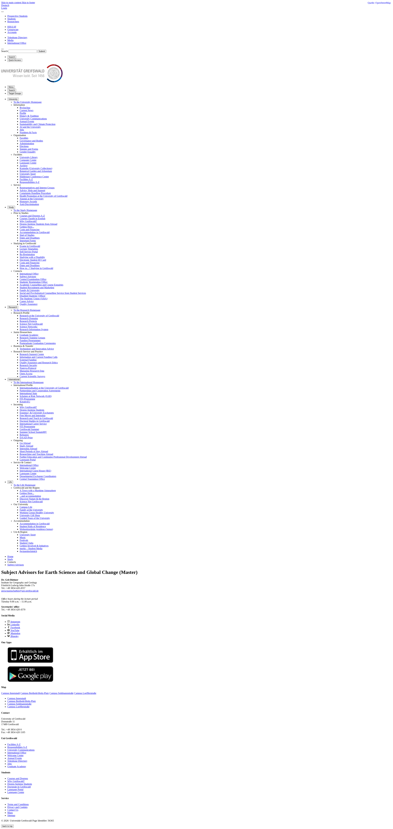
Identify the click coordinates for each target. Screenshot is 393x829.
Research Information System (34, 329)
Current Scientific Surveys (32, 376)
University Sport (28, 174)
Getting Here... (27, 227)
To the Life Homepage (24, 485)
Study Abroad (26, 446)
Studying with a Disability (32, 257)
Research (13, 307)
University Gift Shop (30, 515)
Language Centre (28, 163)
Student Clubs (26, 543)
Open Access (26, 373)
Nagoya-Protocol (28, 368)
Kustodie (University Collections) (36, 168)
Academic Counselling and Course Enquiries (41, 284)
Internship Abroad (28, 448)
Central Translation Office (32, 479)
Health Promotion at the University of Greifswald (43, 196)
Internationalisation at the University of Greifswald (44, 388)
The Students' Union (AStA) (33, 298)
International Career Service (33, 423)
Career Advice (27, 301)
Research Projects (28, 321)
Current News (26, 110)
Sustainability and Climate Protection (37, 124)
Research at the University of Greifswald (39, 315)
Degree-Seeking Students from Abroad (38, 224)
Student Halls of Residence (33, 526)
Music (23, 537)
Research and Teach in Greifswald (36, 418)
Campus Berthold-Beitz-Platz (21, 701)
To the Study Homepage (25, 210)
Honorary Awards (28, 201)
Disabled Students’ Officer (32, 296)
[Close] (2, 11)
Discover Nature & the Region (34, 498)
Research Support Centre (32, 354)
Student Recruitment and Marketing (37, 287)
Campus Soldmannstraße (19, 704)
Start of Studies (27, 235)
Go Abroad (25, 443)
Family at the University (31, 510)
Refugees (24, 435)
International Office (29, 273)
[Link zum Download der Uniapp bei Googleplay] (30, 681)
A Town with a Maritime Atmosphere (38, 490)
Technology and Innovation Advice (37, 348)
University (13, 99)
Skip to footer (28, 2)
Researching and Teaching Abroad (36, 454)
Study (11, 207)
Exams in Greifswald (30, 246)
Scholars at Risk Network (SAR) (36, 396)
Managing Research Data (32, 371)
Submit (42, 51)
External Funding (28, 360)
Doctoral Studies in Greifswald (35, 421)
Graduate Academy (29, 335)
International (14, 379)
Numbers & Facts (28, 132)
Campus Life (26, 507)
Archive (23, 165)
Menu (11, 87)
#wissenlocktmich (28, 551)
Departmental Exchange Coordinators (38, 476)
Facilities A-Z (26, 179)
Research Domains (29, 318)
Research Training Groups (32, 337)
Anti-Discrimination (29, 204)
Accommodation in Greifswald (35, 232)
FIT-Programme (27, 399)
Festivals (24, 540)
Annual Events (27, 121)
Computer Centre (28, 160)
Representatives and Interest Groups (37, 187)
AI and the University (30, 127)
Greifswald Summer (29, 429)
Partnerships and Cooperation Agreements (40, 390)
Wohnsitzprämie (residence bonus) (36, 529)
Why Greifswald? (28, 221)
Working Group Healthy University (37, 512)
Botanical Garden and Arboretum (36, 171)
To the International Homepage (29, 382)
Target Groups (15, 93)
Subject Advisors (28, 276)
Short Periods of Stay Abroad (34, 451)
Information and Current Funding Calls (38, 357)
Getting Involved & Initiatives (34, 545)
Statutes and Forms (29, 149)
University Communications (33, 118)
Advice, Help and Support (32, 190)
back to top (7, 826)
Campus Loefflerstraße (18, 706)
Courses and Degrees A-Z (32, 215)
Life (10, 482)
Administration (27, 143)
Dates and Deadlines (30, 238)
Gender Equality (28, 151)
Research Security (28, 365)
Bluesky (14, 636)
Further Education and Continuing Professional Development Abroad (53, 457)
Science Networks (28, 326)
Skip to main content (11, 2)
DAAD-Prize (26, 437)
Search (4, 51)
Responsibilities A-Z (29, 182)
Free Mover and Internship (32, 415)
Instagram (15, 621)
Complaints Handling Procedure (35, 193)
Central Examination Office (33, 279)
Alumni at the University (32, 198)
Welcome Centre (28, 468)
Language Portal (28, 459)
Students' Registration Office (33, 282)
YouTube (14, 630)
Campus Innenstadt (16, 698)
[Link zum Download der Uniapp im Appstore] (30, 662)
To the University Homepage (28, 102)
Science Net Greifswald (31, 324)
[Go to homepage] (32, 81)
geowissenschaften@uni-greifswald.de (20, 591)
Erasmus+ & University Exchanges (37, 412)
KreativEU (25, 401)
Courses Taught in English (32, 218)
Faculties (24, 138)
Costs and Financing (29, 229)
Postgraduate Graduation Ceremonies (38, 343)
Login (4, 8)
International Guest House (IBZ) (35, 470)
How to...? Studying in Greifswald (36, 268)
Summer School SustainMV (33, 432)
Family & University (30, 290)
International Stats (28, 393)
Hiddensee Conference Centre (34, 176)
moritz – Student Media (31, 548)
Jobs (22, 129)
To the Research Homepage (27, 310)
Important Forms (28, 240)
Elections (24, 146)
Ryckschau (25, 107)
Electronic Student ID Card (33, 260)
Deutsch (5, 5)
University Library (29, 157)
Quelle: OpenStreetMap (379, 3)
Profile (23, 113)
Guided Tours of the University (35, 518)
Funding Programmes (30, 340)
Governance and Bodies (31, 140)
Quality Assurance (28, 304)
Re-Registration (27, 254)
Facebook (15, 627)
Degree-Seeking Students (32, 410)
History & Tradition (29, 116)
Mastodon (15, 633)
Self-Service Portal (29, 251)
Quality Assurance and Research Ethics (39, 362)
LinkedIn (14, 624)
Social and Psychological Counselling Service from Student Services (53, 293)
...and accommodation (30, 496)
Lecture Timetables (29, 249)
